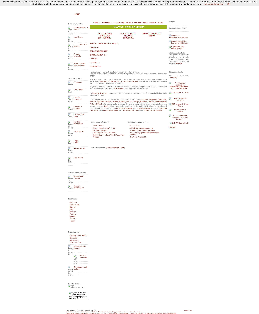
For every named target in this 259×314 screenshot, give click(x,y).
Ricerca (157, 14)
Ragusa (72, 216)
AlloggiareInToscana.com (120, 312)
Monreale (143, 102)
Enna (72, 209)
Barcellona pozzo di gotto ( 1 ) (104, 44)
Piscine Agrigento (91, 313)
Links (186, 310)
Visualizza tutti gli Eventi (115, 148)
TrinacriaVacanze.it (72, 312)
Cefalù (150, 102)
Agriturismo (95, 14)
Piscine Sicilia (70, 313)
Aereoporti (78, 82)
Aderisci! (179, 63)
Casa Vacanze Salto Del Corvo (104, 133)
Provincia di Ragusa (130, 110)
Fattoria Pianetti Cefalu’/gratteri (104, 128)
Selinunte (126, 81)
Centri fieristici (79, 131)
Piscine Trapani (80, 313)
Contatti (186, 8)
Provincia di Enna (143, 108)
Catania (72, 207)
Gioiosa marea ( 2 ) (98, 55)
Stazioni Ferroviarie (78, 98)
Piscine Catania (112, 313)
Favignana (153, 100)
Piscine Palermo (157, 313)
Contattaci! (173, 77)
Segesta (135, 81)
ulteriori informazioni (214, 4)
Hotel (107, 14)
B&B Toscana (182, 14)
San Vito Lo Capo (132, 102)
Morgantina (104, 81)
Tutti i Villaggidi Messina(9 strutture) (104, 36)
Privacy (191, 310)
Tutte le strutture (75, 243)
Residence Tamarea (100, 130)
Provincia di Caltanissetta (153, 110)
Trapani (72, 221)
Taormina (144, 100)
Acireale (93, 102)
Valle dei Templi (116, 81)
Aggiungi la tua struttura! (78, 236)
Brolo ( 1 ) (94, 47)
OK (228, 4)
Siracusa (73, 219)
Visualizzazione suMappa (151, 35)
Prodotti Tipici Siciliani (79, 177)
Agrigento (73, 203)
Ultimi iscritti (74, 240)
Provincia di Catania (110, 110)
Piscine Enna (102, 313)
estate (117, 89)
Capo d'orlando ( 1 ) (99, 51)
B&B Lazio (168, 14)
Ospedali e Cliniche (78, 108)
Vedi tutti (172, 127)
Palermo (73, 214)
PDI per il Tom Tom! (83, 257)
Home (77, 14)
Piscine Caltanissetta (169, 313)
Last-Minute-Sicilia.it (85, 312)
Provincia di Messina (100, 93)
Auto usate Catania (135, 312)
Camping (146, 14)
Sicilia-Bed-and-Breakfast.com (101, 312)
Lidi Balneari (78, 158)
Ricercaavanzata (77, 55)
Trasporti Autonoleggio (79, 187)
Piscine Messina (124, 313)
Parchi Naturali (79, 148)
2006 (121, 89)
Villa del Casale (96, 104)
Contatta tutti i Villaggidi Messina (128, 36)
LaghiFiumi (76, 142)
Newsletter (73, 238)
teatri (106, 106)
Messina (73, 212)
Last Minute (78, 37)
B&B (84, 14)
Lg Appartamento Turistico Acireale (142, 130)
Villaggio (134, 14)
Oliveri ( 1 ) (94, 62)
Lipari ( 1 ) (94, 59)
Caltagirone (162, 100)
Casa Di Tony (134, 126)
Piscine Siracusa (135, 313)
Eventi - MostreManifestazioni (79, 64)
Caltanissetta (74, 205)
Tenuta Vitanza (98, 126)
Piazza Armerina (161, 102)
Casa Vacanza (120, 14)
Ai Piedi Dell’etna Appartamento (141, 128)
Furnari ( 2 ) (95, 66)
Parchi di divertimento (78, 123)
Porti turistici (78, 90)
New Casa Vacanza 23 (138, 137)
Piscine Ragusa (146, 313)
